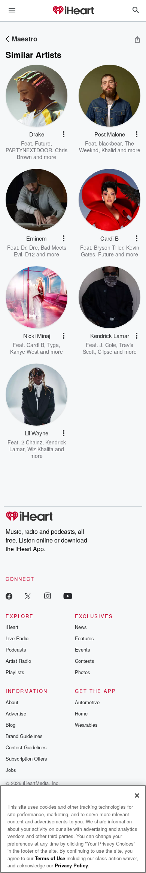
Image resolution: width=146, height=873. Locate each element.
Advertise (16, 713)
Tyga (53, 345)
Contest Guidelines (26, 747)
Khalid (108, 150)
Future (43, 143)
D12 (30, 254)
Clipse (105, 351)
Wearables (86, 724)
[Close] (137, 795)
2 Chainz (31, 442)
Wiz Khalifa (40, 449)
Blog (10, 724)
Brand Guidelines (24, 736)
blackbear (110, 143)
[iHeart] (73, 10)
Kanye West (24, 351)
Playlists (15, 672)
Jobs (11, 769)
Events (82, 649)
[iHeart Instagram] (47, 596)
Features (84, 638)
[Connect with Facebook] (9, 596)
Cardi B (35, 345)
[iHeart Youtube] (67, 596)
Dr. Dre (29, 247)
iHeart (12, 626)
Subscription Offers (26, 758)
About (12, 702)
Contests (84, 660)
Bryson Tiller (108, 247)
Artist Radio (18, 660)
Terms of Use (50, 858)
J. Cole (108, 345)
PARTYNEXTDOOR (29, 150)
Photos (82, 672)
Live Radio (17, 638)
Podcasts (16, 649)
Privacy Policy (71, 865)
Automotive (87, 702)
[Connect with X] (28, 596)
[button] (63, 134)
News (81, 626)
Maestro (24, 39)
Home (81, 713)
